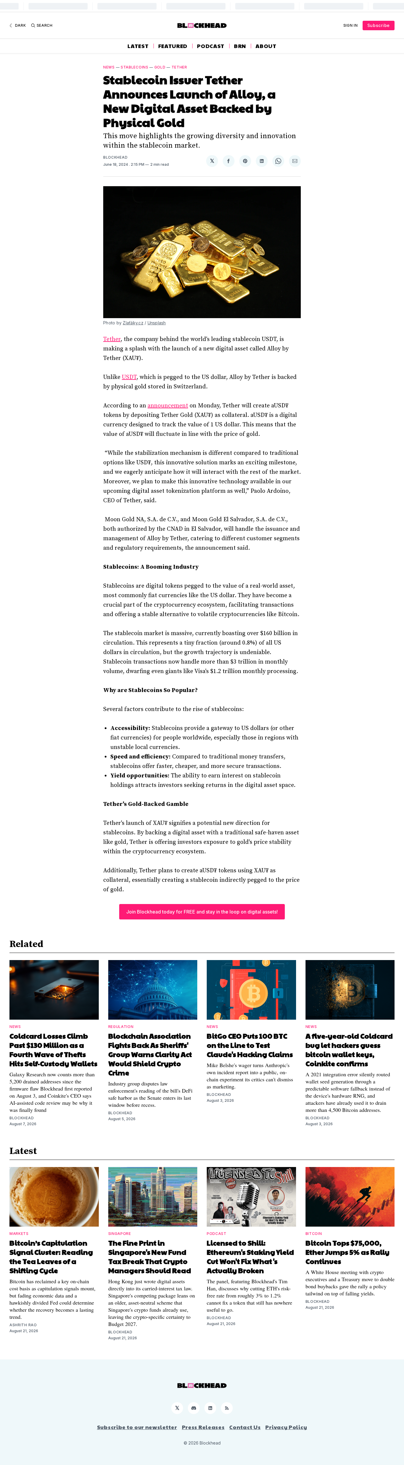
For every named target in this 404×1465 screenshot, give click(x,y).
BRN (240, 46)
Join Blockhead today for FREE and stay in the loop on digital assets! (202, 912)
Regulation (121, 1026)
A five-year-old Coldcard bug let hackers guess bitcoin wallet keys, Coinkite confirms (349, 1049)
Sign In (350, 25)
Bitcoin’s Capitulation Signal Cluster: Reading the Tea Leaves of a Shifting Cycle (51, 1256)
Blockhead (115, 157)
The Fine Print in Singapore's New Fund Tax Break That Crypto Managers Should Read (149, 1256)
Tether (179, 67)
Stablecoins (134, 67)
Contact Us (245, 1427)
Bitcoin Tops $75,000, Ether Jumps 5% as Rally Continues (348, 1252)
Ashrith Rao (23, 1325)
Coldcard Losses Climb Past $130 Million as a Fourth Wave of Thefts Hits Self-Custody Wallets (53, 1049)
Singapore (119, 1233)
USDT (129, 377)
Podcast (210, 46)
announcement (168, 405)
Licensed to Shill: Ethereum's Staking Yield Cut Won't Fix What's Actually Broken (250, 1256)
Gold (160, 67)
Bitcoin (314, 1233)
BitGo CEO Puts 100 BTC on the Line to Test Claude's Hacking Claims (250, 1045)
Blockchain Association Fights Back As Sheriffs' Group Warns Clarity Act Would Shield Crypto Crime (150, 1054)
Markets (19, 1233)
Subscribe (378, 25)
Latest (137, 46)
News (109, 67)
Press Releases (203, 1427)
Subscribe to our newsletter (137, 1427)
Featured (173, 46)
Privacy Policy (286, 1427)
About (266, 46)
